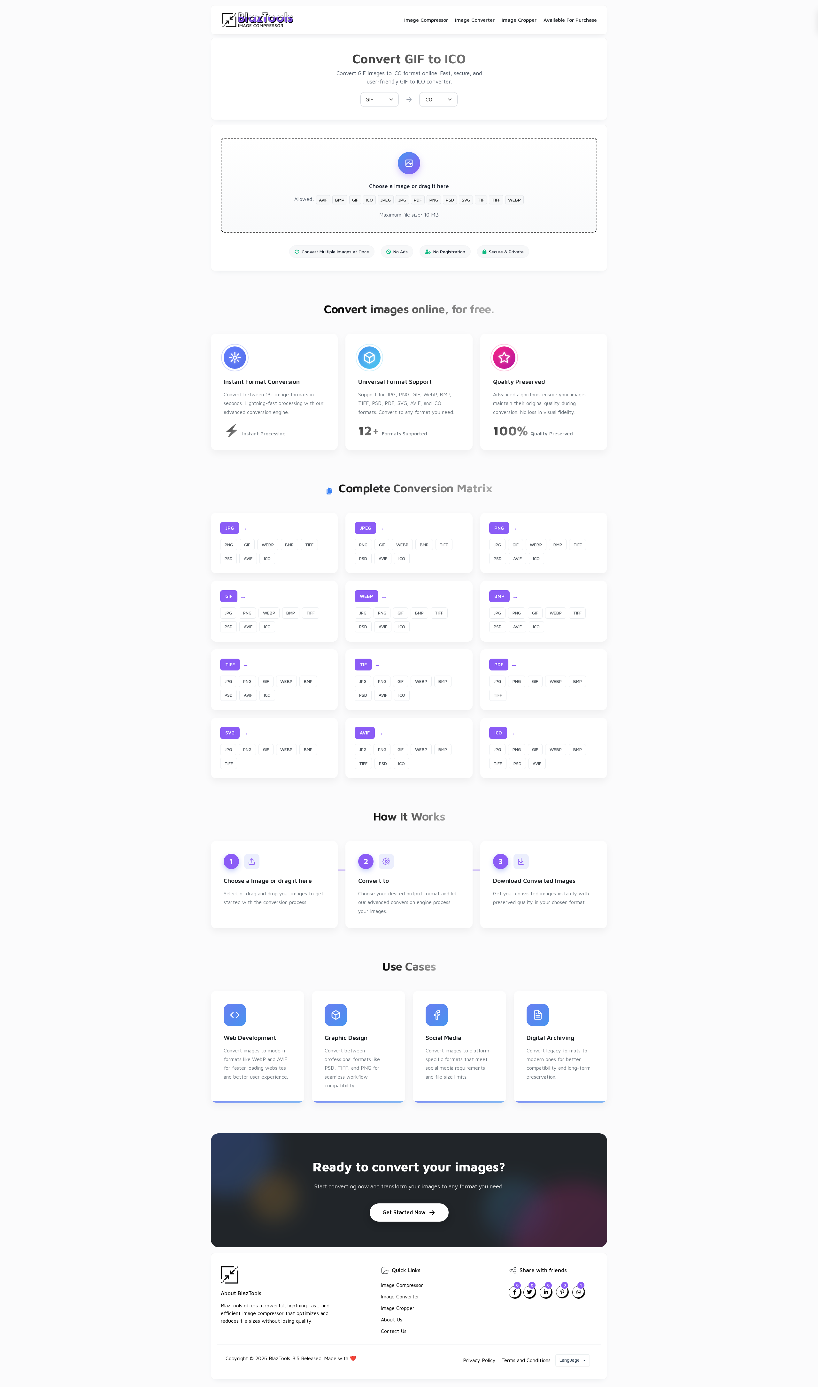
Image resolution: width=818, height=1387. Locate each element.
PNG (229, 544)
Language (570, 1360)
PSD (229, 558)
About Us (391, 1319)
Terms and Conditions (526, 1360)
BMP (289, 544)
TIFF (309, 544)
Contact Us (393, 1331)
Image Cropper (519, 20)
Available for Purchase (570, 20)
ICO (267, 558)
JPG (497, 544)
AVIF (248, 558)
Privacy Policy (479, 1360)
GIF (247, 544)
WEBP (268, 544)
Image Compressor (426, 20)
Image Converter (475, 20)
